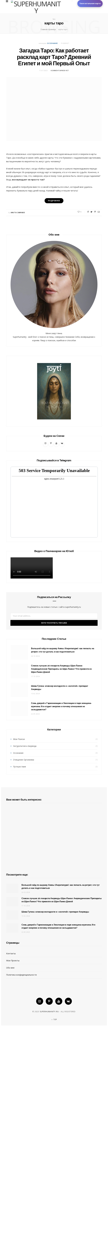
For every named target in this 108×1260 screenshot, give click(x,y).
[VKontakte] (68, 1001)
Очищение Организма (23, 759)
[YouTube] (58, 1001)
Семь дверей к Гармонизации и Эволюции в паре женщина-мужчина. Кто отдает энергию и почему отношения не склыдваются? (61, 706)
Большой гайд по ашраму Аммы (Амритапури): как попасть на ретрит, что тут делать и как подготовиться (54, 1248)
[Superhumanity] (36, 6)
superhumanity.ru (49, 1011)
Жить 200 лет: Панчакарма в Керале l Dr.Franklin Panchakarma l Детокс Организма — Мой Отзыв (54, 910)
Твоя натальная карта (90, 3)
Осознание (52, 43)
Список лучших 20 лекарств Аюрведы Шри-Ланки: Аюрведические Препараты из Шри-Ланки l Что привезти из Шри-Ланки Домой (61, 668)
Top (55, 1019)
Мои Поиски (19, 739)
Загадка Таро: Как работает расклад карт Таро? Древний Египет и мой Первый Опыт (54, 57)
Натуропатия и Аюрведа (24, 746)
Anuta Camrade (18, 212)
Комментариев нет (60, 70)
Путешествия (19, 766)
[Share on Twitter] (91, 212)
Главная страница (48, 29)
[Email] (99, 212)
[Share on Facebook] (88, 212)
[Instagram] (39, 1001)
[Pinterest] (95, 212)
